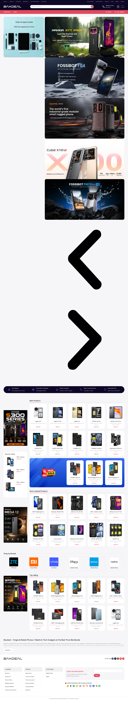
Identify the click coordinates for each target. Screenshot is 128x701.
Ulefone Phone (117, 479)
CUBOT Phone (41, 513)
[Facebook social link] (112, 658)
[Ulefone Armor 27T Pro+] (115, 502)
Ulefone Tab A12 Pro (116, 421)
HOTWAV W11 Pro (96, 421)
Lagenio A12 (38, 421)
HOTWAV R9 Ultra (38, 623)
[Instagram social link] (118, 658)
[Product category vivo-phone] (54, 563)
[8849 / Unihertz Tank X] (115, 587)
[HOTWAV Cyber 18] (75, 468)
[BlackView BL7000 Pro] (115, 439)
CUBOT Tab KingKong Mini (57, 623)
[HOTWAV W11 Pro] (96, 412)
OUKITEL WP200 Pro (96, 539)
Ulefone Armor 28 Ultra (77, 512)
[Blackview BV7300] (38, 530)
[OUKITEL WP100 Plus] (57, 439)
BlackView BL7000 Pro (116, 448)
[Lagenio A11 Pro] (57, 412)
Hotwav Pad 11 (57, 539)
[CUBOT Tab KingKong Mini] (57, 614)
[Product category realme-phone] (114, 563)
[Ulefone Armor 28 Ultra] (76, 502)
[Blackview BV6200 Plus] (57, 502)
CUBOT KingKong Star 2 (38, 512)
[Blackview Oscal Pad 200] (96, 614)
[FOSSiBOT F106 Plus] (96, 439)
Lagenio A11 (77, 421)
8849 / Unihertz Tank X (116, 596)
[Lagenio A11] (76, 412)
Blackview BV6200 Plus (58, 512)
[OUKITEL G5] (115, 530)
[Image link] (13, 658)
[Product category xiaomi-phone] (34, 563)
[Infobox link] (108, 6)
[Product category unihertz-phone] (74, 563)
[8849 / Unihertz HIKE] (10, 462)
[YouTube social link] (120, 658)
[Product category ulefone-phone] (94, 563)
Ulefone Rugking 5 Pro (113, 477)
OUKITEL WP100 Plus (57, 448)
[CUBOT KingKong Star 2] (38, 502)
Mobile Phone (34, 423)
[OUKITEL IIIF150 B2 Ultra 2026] (76, 614)
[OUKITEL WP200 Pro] (96, 530)
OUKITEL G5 (116, 539)
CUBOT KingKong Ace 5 (96, 596)
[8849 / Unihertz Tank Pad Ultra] (10, 487)
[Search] (92, 6)
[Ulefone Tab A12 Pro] (115, 412)
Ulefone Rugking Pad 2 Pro (94, 477)
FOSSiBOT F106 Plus (96, 448)
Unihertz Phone (100, 513)
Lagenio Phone (42, 423)
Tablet (117, 424)
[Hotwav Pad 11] (57, 530)
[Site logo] (12, 6)
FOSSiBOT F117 (77, 448)
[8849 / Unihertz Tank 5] (10, 474)
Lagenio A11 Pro (57, 421)
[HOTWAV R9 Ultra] (38, 614)
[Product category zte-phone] (14, 563)
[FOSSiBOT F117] (76, 439)
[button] (84, 260)
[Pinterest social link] (123, 658)
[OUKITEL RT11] (38, 439)
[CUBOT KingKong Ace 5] (96, 587)
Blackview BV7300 (38, 539)
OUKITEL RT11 (38, 448)
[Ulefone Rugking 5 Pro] (113, 468)
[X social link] (115, 658)
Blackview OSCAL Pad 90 (77, 539)
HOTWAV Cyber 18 (75, 477)
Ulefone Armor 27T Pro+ (115, 512)
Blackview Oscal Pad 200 (96, 623)
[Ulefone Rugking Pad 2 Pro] (94, 468)
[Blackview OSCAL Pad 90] (76, 530)
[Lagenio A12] (38, 412)
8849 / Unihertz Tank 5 (96, 512)
